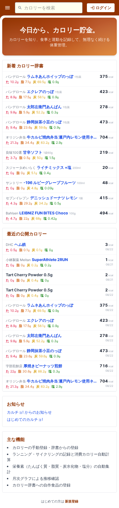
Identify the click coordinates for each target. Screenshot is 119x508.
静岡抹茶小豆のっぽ (38, 121)
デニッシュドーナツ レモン (44, 197)
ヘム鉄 (16, 244)
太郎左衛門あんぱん (38, 106)
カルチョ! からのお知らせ (29, 412)
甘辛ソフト (29, 152)
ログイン (103, 7)
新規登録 (71, 501)
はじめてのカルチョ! (25, 419)
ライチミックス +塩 (43, 167)
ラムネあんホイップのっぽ (43, 76)
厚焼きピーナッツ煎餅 (34, 365)
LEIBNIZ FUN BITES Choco (41, 213)
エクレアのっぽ (34, 91)
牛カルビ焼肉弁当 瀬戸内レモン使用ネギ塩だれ (51, 137)
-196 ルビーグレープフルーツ (45, 182)
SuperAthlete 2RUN (37, 259)
